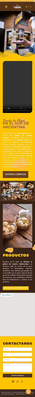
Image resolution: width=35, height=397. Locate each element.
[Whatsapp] (31, 7)
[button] (6, 7)
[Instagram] (29, 7)
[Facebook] (26, 7)
